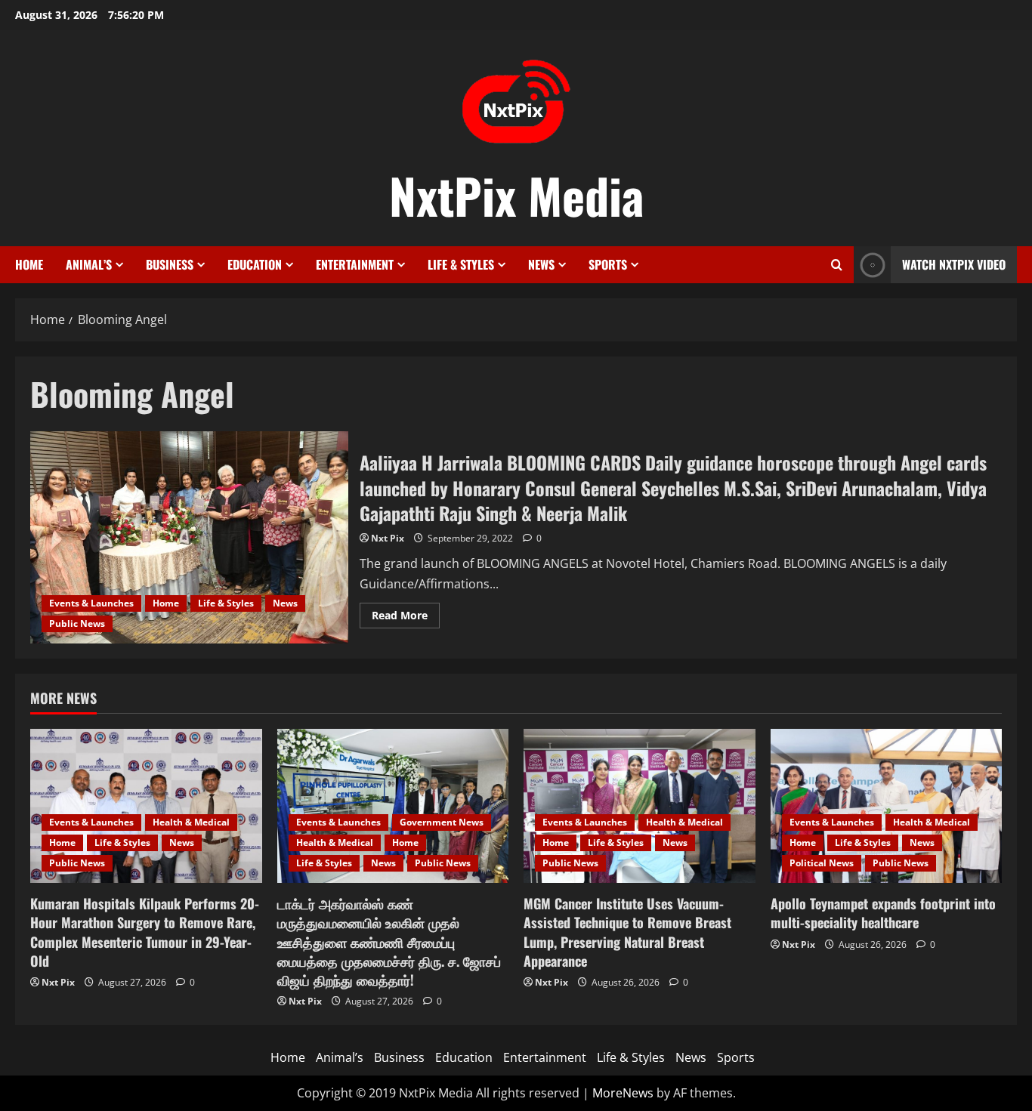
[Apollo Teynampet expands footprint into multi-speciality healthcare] (887, 806)
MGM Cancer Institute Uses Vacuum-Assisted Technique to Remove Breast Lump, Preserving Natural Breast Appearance (627, 932)
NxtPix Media (516, 194)
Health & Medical (191, 822)
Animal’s (89, 264)
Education (254, 264)
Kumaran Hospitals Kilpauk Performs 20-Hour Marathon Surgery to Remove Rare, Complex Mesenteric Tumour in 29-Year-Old (144, 932)
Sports (608, 264)
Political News (821, 862)
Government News (442, 822)
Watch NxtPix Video (954, 264)
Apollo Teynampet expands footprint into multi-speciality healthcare (883, 912)
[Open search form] (836, 264)
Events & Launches (91, 603)
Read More (406, 617)
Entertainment (355, 264)
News (541, 264)
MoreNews (622, 1093)
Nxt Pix (387, 538)
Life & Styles (461, 264)
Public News (77, 623)
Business (169, 264)
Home (29, 264)
